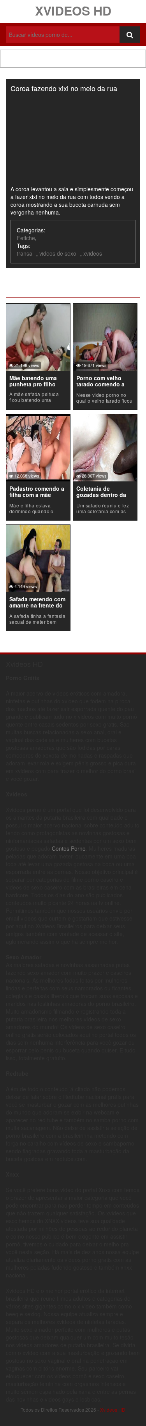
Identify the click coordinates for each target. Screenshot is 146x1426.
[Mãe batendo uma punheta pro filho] (38, 336)
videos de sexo (57, 253)
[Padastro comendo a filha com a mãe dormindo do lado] (38, 447)
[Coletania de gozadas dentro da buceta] (105, 447)
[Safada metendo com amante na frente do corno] (38, 557)
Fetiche (26, 238)
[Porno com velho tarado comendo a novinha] (105, 336)
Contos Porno (69, 848)
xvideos (92, 253)
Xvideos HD (73, 10)
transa (24, 253)
